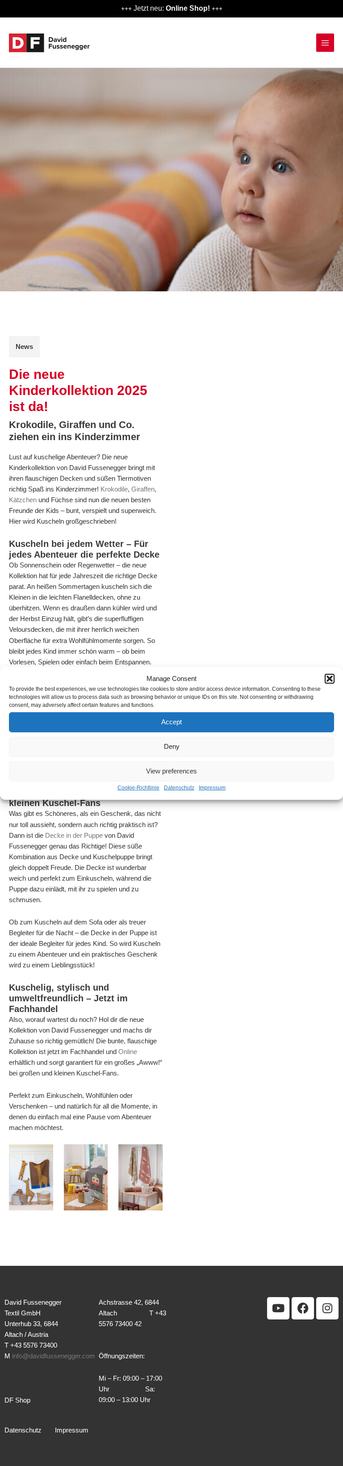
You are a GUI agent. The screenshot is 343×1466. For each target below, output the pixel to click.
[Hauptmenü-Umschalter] (325, 42)
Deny (172, 746)
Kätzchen (23, 500)
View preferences (171, 771)
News (24, 346)
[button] (329, 678)
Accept (171, 722)
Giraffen (143, 489)
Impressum (212, 788)
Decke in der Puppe (74, 835)
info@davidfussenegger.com (53, 1356)
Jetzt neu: (172, 8)
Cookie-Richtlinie (138, 788)
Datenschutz (179, 788)
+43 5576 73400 (33, 1345)
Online (127, 1051)
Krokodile (114, 489)
